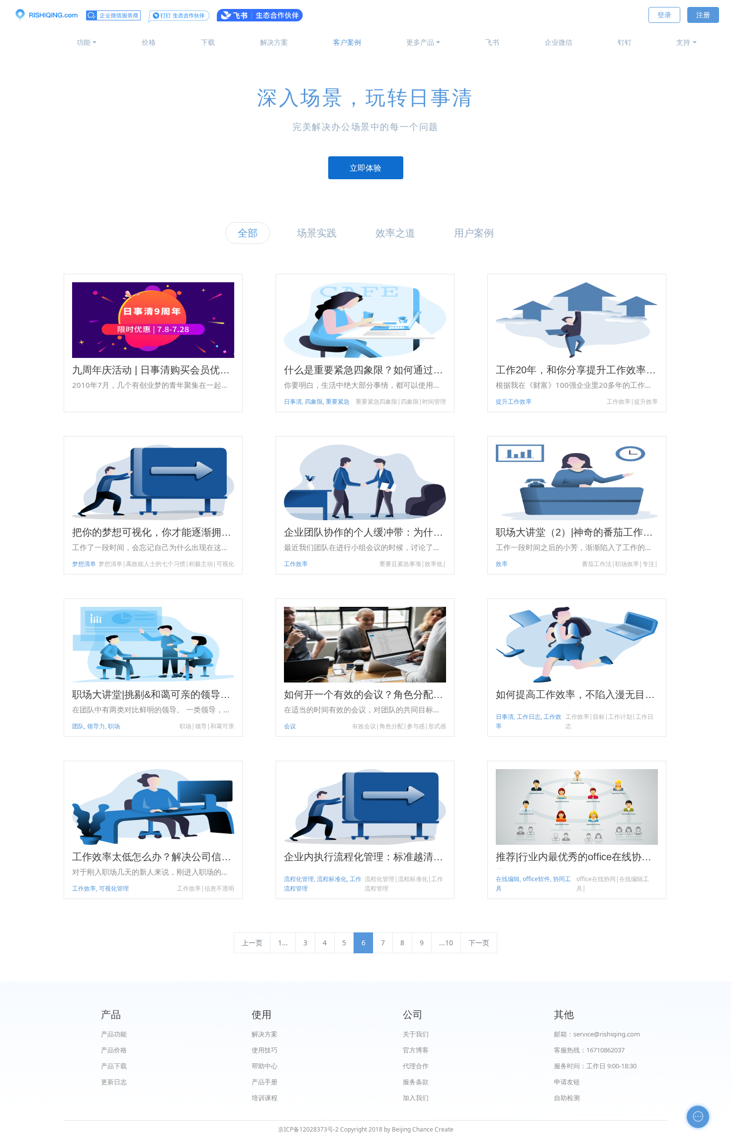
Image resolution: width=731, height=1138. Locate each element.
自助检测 (567, 1097)
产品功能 (114, 1033)
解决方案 (274, 42)
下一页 (478, 942)
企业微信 (558, 42)
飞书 (492, 42)
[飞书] (260, 15)
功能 (84, 42)
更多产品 (420, 42)
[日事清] (46, 15)
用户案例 (474, 232)
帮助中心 (264, 1065)
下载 (208, 42)
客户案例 (347, 42)
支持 (683, 42)
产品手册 (264, 1081)
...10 (446, 942)
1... (283, 942)
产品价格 (114, 1049)
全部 (248, 232)
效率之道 (395, 232)
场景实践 (317, 232)
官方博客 (416, 1049)
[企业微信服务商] (113, 15)
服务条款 (416, 1081)
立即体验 (365, 167)
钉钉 (625, 42)
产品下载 (114, 1065)
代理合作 (416, 1065)
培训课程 (264, 1097)
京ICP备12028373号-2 (308, 1129)
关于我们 (416, 1033)
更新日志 (114, 1081)
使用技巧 (264, 1049)
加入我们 (416, 1097)
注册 (703, 14)
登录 (664, 14)
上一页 (252, 942)
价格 (149, 42)
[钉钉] (178, 15)
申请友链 (567, 1081)
